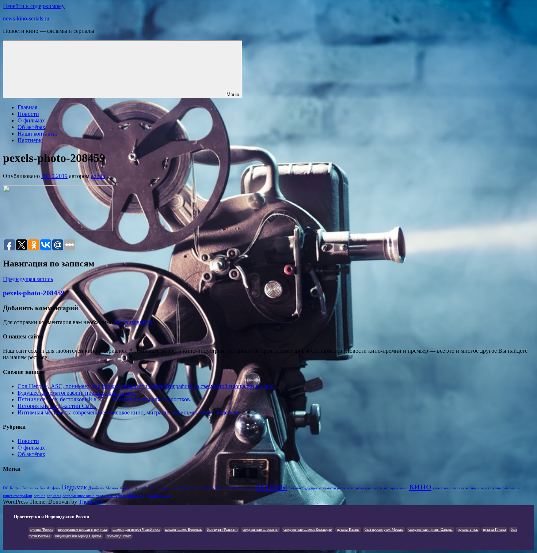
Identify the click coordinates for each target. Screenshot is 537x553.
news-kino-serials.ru (26, 18)
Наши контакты (37, 133)
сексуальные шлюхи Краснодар (307, 529)
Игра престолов (165, 488)
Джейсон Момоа (103, 488)
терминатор (106, 496)
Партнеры (30, 140)
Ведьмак (74, 487)
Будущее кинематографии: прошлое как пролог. (77, 393)
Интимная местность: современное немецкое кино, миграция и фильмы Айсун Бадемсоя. (129, 412)
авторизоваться (133, 322)
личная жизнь (464, 488)
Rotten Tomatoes (24, 488)
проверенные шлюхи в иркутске (82, 529)
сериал (39, 496)
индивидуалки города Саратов (78, 536)
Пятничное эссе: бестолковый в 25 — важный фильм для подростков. (104, 399)
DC (5, 488)
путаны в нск (468, 529)
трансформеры (131, 496)
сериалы (54, 496)
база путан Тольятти (222, 529)
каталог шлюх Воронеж (183, 529)
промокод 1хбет (119, 536)
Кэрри (221, 488)
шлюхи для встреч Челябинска (136, 529)
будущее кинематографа (323, 488)
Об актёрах (31, 127)
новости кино (489, 488)
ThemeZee (91, 502)
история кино (396, 488)
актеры (271, 486)
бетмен (295, 488)
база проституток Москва (384, 529)
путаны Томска (41, 529)
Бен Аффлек (49, 488)
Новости (28, 114)
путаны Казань (348, 529)
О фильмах (31, 120)
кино (420, 486)
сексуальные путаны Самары (430, 529)
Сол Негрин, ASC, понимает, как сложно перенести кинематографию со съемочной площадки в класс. (146, 386)
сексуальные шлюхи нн (260, 529)
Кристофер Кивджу (197, 488)
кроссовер (442, 488)
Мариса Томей (241, 488)
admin (98, 176)
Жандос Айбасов (134, 488)
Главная (27, 107)
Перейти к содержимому (34, 6)
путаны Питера (494, 529)
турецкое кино (158, 496)
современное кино (78, 496)
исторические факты (364, 488)
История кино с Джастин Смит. (57, 406)
